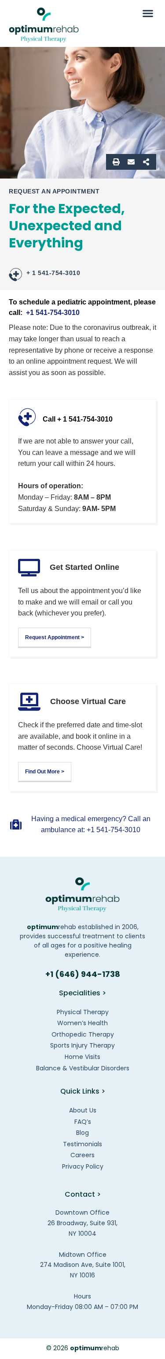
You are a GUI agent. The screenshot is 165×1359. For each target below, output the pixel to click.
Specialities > (82, 993)
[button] (147, 12)
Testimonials (82, 1144)
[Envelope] (131, 161)
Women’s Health (82, 1023)
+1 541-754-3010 (53, 312)
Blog (82, 1132)
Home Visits (82, 1056)
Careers (82, 1155)
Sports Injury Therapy (82, 1045)
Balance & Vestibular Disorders (82, 1068)
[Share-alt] (146, 161)
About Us (82, 1110)
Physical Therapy (83, 1012)
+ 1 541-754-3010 (53, 272)
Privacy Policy (82, 1166)
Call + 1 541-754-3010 (78, 419)
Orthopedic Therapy (82, 1034)
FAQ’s (82, 1121)
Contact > (83, 1194)
